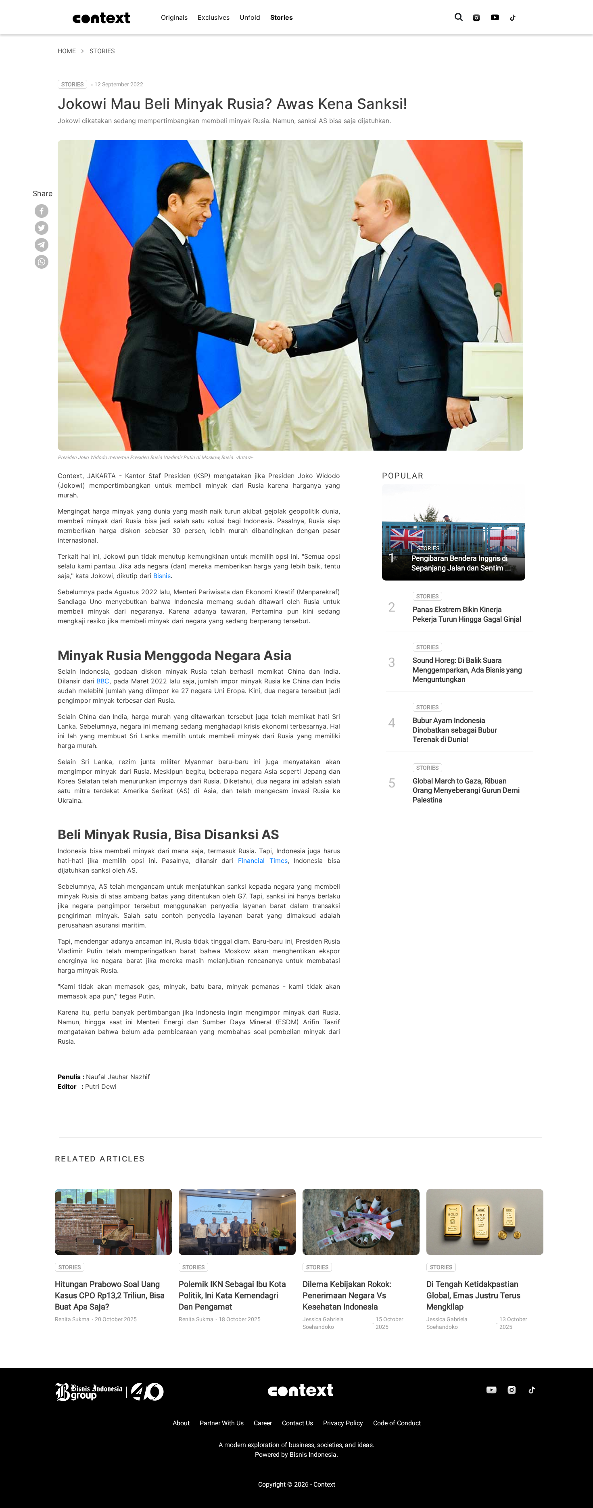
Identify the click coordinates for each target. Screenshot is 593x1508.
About (181, 1423)
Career (263, 1423)
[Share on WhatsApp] (41, 261)
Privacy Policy (343, 1423)
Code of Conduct (397, 1423)
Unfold (250, 17)
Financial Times (263, 860)
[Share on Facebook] (41, 210)
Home (67, 51)
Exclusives (214, 17)
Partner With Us (222, 1423)
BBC (102, 681)
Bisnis (162, 576)
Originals (174, 17)
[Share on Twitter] (41, 227)
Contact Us (297, 1423)
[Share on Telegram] (41, 244)
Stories (281, 17)
